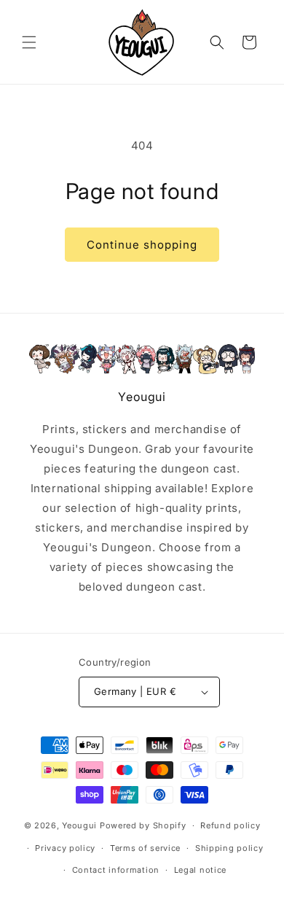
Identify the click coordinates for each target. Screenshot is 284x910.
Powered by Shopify (143, 825)
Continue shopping (142, 245)
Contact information (115, 870)
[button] (29, 42)
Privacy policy (65, 848)
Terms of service (145, 848)
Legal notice (200, 870)
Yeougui (79, 825)
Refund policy (230, 825)
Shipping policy (229, 848)
